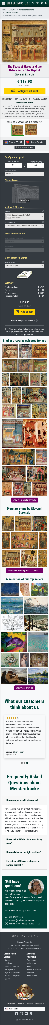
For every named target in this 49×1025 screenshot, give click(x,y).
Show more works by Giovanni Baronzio (24, 570)
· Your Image (31, 960)
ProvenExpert (19, 752)
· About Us (7, 979)
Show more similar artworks (24, 500)
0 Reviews (30, 147)
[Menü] (3, 3)
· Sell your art (31, 963)
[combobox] (24, 174)
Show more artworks (24, 688)
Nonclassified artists (26, 10)
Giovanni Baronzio (11, 13)
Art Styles (12, 10)
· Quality (29, 966)
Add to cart (26, 311)
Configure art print (26, 91)
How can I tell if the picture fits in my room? (24, 841)
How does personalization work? (22, 800)
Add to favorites (36, 142)
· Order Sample (32, 976)
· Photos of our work (34, 969)
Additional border (10, 171)
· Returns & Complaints (12, 976)
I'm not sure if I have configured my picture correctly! (23, 863)
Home (4, 10)
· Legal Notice (9, 963)
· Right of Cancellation (12, 973)
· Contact (7, 960)
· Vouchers (30, 973)
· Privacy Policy (9, 969)
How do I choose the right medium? (23, 852)
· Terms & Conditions (11, 966)
